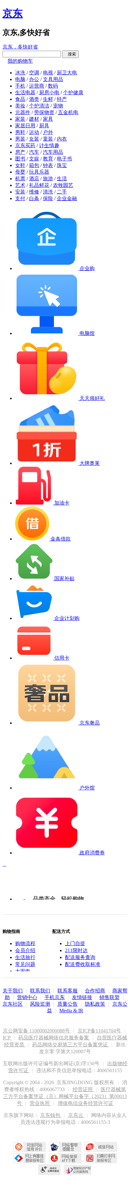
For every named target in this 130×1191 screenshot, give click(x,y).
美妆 (20, 105)
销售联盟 (109, 997)
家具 (48, 119)
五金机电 (68, 112)
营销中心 (27, 997)
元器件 (22, 112)
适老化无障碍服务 (49, 1170)
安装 (20, 191)
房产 (20, 152)
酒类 (34, 99)
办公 (34, 79)
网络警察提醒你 (65, 1147)
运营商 (36, 86)
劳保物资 (44, 112)
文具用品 (53, 79)
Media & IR (71, 1010)
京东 (13, 13)
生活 (62, 178)
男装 (20, 139)
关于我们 (13, 990)
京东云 (76, 1115)
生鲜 (48, 99)
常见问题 (25, 964)
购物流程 (25, 943)
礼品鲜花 (39, 185)
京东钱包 (51, 1115)
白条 (34, 198)
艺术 (20, 185)
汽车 (34, 152)
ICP (7, 1037)
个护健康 (73, 92)
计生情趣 (49, 145)
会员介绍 (25, 950)
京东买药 (25, 145)
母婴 (20, 172)
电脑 (20, 79)
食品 (20, 99)
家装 (20, 119)
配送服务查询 (80, 957)
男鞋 (20, 132)
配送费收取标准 (82, 964)
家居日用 (25, 125)
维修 (34, 191)
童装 (48, 139)
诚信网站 (101, 1147)
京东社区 (13, 1004)
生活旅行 (25, 957)
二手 (62, 191)
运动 (34, 132)
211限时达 (76, 950)
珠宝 (62, 165)
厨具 (44, 125)
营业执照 (40, 1103)
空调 (34, 72)
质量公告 (67, 1004)
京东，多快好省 (20, 46)
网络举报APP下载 (65, 1158)
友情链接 (82, 997)
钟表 (48, 165)
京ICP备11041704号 (100, 1030)
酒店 (34, 178)
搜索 (70, 54)
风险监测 (40, 1004)
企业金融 (67, 198)
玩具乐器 (39, 172)
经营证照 (83, 1089)
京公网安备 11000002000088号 (37, 1030)
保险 (48, 198)
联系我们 (40, 990)
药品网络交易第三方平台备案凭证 (70, 1044)
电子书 (64, 158)
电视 (48, 72)
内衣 (62, 139)
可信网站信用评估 (29, 1147)
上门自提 (75, 943)
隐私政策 (95, 1004)
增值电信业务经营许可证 (85, 1103)
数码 (53, 86)
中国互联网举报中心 (29, 1158)
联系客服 (67, 990)
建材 (34, 119)
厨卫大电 (67, 72)
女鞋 (20, 165)
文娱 (34, 158)
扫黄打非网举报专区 (101, 1158)
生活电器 (25, 92)
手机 (20, 86)
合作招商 (95, 990)
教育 (48, 158)
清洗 (48, 191)
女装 (34, 139)
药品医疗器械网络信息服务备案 (54, 1037)
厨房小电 (49, 92)
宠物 (58, 105)
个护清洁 (39, 105)
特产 (62, 99)
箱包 (34, 165)
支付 (20, 198)
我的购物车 (20, 61)
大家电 (22, 971)
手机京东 (54, 997)
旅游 (48, 178)
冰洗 (20, 72)
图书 (20, 158)
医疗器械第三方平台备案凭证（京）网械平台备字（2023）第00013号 (65, 1096)
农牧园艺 (63, 185)
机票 (20, 178)
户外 (48, 132)
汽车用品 (53, 152)
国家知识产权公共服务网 (78, 1170)
